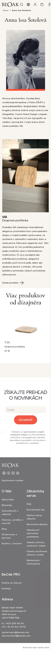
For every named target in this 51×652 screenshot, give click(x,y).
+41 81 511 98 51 (16, 626)
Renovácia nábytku (37, 524)
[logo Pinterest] (4, 473)
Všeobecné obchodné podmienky (33, 533)
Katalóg (6, 588)
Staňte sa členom (12, 582)
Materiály (7, 505)
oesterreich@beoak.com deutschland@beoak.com (15, 634)
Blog (4, 528)
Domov (6, 10)
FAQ (29, 504)
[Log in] (35, 4)
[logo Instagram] (13, 473)
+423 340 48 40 (14, 623)
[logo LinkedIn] (17, 473)
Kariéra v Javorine (12, 543)
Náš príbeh (8, 499)
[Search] (21, 4)
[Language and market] (28, 4)
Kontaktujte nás (35, 509)
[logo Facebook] (8, 473)
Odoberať (26, 419)
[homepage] (10, 4)
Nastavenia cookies (12, 480)
